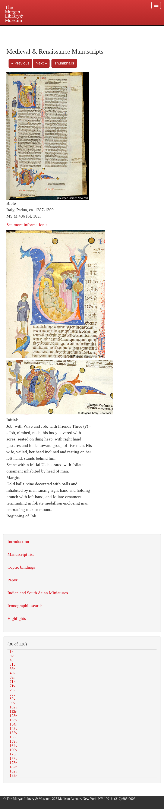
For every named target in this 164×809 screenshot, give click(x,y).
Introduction (18, 541)
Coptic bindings (21, 567)
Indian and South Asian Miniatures (37, 592)
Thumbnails (64, 63)
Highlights (16, 618)
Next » (41, 63)
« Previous (20, 63)
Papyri (13, 580)
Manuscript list (20, 554)
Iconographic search (24, 605)
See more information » (27, 224)
